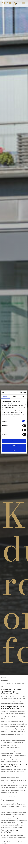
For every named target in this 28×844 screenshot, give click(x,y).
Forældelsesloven (8, 684)
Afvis (14, 450)
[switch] (24, 425)
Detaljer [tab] (14, 396)
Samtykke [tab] (5, 396)
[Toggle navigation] (23, 3)
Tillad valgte (14, 445)
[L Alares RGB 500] (9, 3)
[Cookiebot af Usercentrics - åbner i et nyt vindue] (20, 392)
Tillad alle (14, 441)
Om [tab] (23, 396)
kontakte (3, 757)
